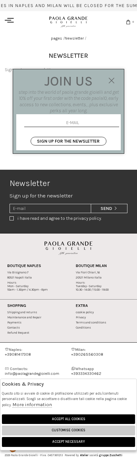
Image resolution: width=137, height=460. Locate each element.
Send (107, 208)
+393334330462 (86, 371)
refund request (18, 332)
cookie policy (85, 312)
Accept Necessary (68, 442)
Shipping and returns (22, 312)
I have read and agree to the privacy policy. (60, 218)
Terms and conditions (91, 322)
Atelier (84, 455)
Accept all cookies (68, 419)
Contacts (13, 327)
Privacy (81, 317)
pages (56, 38)
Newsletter (74, 38)
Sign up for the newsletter (68, 141)
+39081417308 (18, 352)
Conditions (83, 327)
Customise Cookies (68, 430)
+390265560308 (87, 352)
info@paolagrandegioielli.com (32, 371)
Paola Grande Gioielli (68, 22)
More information (32, 404)
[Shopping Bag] (128, 22)
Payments (14, 322)
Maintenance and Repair (24, 317)
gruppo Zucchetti (110, 455)
